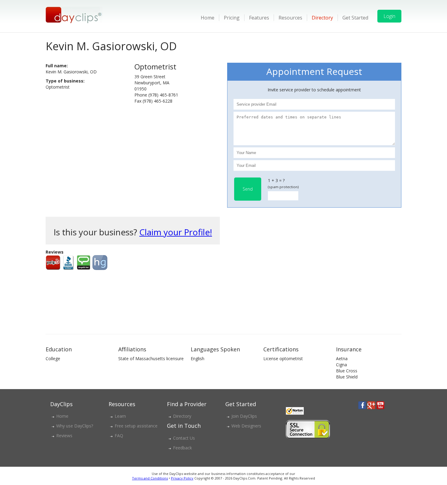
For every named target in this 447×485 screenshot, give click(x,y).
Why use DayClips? (74, 426)
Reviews (64, 435)
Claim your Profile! (175, 232)
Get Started (355, 17)
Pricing (232, 17)
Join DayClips (244, 416)
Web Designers (246, 426)
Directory (322, 17)
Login (389, 16)
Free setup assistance (136, 426)
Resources (290, 17)
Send (248, 189)
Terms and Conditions (150, 478)
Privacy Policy (182, 478)
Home (207, 17)
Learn (120, 416)
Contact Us (184, 438)
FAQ (119, 435)
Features (259, 17)
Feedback (182, 448)
